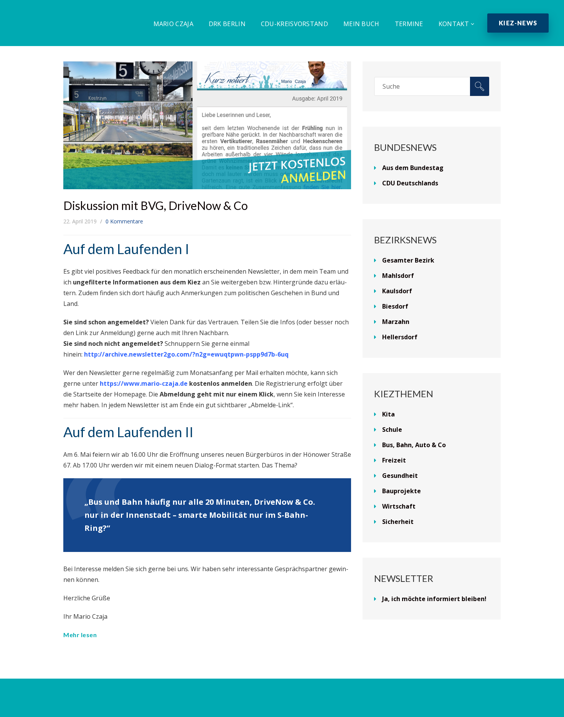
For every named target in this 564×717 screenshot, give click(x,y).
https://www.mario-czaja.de (144, 383)
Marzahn (395, 321)
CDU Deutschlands (410, 183)
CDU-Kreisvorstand (294, 24)
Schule (392, 429)
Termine (409, 24)
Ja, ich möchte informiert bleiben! (434, 599)
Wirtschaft (399, 506)
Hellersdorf (399, 337)
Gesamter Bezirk (408, 260)
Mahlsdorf (398, 275)
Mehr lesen (80, 634)
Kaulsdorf (397, 291)
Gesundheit (400, 475)
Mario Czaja (173, 24)
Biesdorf (395, 306)
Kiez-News (518, 22)
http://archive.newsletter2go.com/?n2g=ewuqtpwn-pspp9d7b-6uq (186, 354)
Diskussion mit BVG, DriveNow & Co (155, 205)
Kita (388, 414)
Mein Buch (361, 24)
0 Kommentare (124, 221)
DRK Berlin (227, 24)
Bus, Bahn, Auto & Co (414, 445)
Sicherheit (398, 521)
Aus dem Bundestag (413, 168)
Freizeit (394, 460)
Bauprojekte (401, 491)
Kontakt (454, 24)
